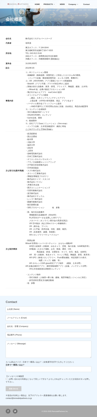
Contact (86, 4)
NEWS (62, 4)
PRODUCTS (48, 4)
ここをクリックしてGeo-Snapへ (39, 129)
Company (72, 4)
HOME (37, 4)
